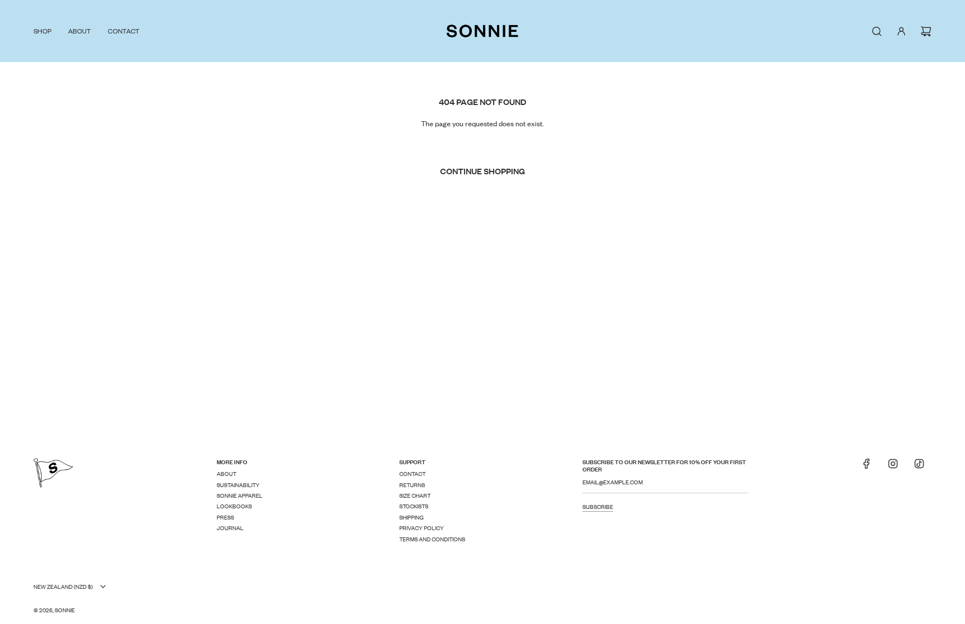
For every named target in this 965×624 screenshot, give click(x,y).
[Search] (876, 31)
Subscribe (597, 506)
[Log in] (901, 31)
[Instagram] (893, 467)
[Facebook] (866, 467)
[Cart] (926, 31)
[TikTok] (919, 467)
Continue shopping (482, 171)
